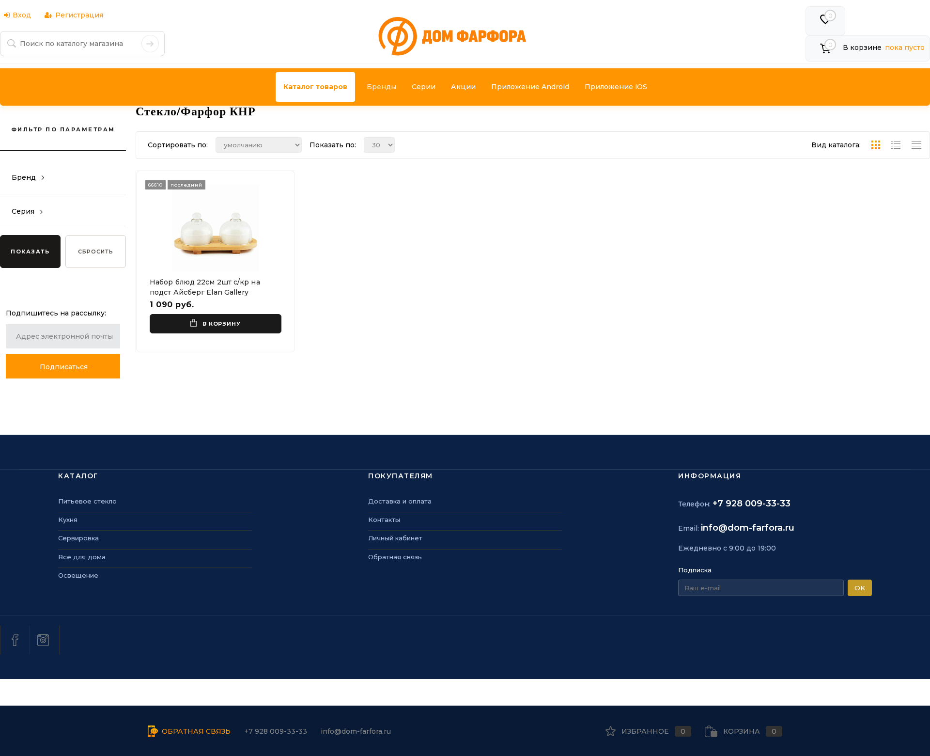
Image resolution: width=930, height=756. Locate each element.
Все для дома (82, 557)
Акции (463, 86)
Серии (423, 86)
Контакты (384, 519)
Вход (22, 15)
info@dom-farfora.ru (747, 527)
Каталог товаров (315, 86)
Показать (30, 251)
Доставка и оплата (400, 501)
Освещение (78, 575)
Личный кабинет (395, 538)
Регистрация (79, 15)
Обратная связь (395, 557)
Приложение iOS (616, 86)
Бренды (381, 86)
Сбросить (95, 251)
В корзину (221, 323)
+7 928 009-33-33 (751, 503)
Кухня (68, 519)
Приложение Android (530, 86)
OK (859, 588)
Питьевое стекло (87, 501)
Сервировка (78, 538)
